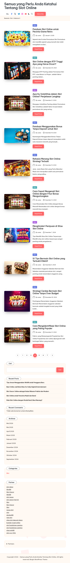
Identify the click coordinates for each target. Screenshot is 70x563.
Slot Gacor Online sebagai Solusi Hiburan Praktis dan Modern (27, 391)
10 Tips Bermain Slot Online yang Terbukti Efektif (49, 259)
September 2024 (12, 459)
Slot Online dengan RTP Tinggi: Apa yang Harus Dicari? (48, 62)
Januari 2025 (11, 443)
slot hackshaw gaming (14, 525)
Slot (11, 18)
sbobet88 (9, 515)
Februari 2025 (11, 439)
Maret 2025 (10, 435)
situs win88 (10, 530)
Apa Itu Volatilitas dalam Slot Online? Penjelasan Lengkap (47, 95)
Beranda (6, 18)
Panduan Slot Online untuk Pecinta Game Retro (46, 30)
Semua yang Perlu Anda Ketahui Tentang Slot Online (30, 6)
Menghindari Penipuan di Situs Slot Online (48, 227)
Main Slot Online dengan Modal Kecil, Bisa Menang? (24, 400)
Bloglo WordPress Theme (38, 559)
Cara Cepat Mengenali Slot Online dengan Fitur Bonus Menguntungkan (46, 193)
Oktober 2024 (11, 455)
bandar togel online (13, 523)
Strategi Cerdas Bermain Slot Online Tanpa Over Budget (47, 292)
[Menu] (7, 14)
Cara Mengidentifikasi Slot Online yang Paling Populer (49, 327)
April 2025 (10, 431)
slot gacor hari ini (12, 500)
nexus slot (9, 510)
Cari (10, 363)
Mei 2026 (9, 423)
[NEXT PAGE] (52, 355)
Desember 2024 (12, 447)
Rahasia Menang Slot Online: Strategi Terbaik (47, 160)
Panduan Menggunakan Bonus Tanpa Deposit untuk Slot (47, 127)
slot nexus (9, 497)
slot (7, 512)
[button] (40, 14)
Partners (11, 544)
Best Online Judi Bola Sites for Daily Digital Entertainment (26, 387)
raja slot (9, 518)
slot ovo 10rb (11, 533)
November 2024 (12, 451)
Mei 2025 (9, 427)
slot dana (9, 487)
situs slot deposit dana (14, 520)
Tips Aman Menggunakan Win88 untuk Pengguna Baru (25, 382)
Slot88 (8, 489)
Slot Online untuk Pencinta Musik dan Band (21, 396)
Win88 (8, 495)
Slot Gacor (10, 492)
